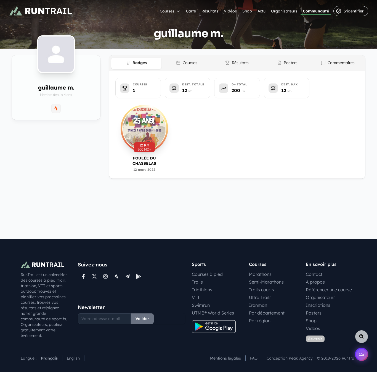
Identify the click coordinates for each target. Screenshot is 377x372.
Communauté (316, 11)
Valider (142, 318)
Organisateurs (284, 11)
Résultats (209, 11)
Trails (197, 282)
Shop (247, 11)
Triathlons (202, 289)
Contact (314, 274)
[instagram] (105, 276)
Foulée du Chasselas (144, 161)
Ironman (258, 305)
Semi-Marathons (266, 282)
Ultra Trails (260, 297)
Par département (267, 313)
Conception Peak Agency (290, 358)
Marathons (260, 274)
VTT (196, 297)
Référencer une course (329, 289)
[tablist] (237, 63)
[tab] (136, 63)
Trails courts (261, 289)
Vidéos (230, 11)
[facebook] (83, 276)
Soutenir (315, 339)
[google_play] (138, 276)
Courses (167, 11)
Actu (261, 11)
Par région (259, 320)
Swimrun (201, 305)
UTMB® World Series (213, 313)
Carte (191, 11)
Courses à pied (207, 274)
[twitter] (94, 276)
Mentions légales (225, 358)
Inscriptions (318, 305)
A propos (315, 282)
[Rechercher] (361, 336)
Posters (314, 313)
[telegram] (127, 276)
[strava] (116, 276)
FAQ (253, 358)
